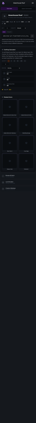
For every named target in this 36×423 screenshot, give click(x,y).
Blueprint (9, 31)
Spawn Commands (27, 8)
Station (4, 68)
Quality (13, 28)
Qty (3, 28)
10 (14, 61)
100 (21, 61)
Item (4, 31)
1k (24, 61)
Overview (9, 8)
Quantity (4, 61)
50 (17, 61)
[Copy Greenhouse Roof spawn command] (32, 36)
